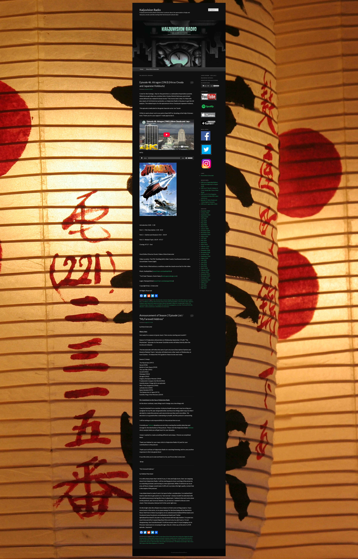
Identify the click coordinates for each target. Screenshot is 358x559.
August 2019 (204, 236)
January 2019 (205, 248)
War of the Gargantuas (151, 543)
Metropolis (169, 303)
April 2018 (204, 266)
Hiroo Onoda (157, 301)
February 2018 (205, 270)
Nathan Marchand (185, 540)
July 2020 (203, 219)
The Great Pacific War (187, 305)
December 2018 (205, 250)
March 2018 (204, 268)
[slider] (190, 158)
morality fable (181, 303)
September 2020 (205, 215)
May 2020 (204, 223)
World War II (159, 306)
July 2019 (203, 238)
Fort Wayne (145, 301)
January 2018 (205, 272)
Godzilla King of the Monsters (185, 538)
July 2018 (203, 260)
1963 (154, 300)
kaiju (146, 303)
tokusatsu (141, 306)
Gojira (141, 540)
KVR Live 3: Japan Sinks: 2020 (209, 204)
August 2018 (204, 258)
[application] (166, 158)
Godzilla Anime (173, 538)
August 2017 (204, 282)
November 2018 (205, 252)
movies (187, 303)
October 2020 (205, 213)
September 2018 (205, 256)
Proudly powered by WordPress (179, 552)
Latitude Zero (168, 540)
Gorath (145, 540)
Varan (191, 541)
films (140, 301)
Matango (174, 540)
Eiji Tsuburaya (184, 300)
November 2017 (205, 276)
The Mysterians (170, 541)
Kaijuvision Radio (150, 9)
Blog (145, 536)
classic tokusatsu (179, 536)
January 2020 (205, 228)
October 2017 (205, 278)
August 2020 (204, 217)
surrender (178, 305)
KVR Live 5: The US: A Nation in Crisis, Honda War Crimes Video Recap (209, 190)
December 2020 (205, 211)
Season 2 (149, 541)
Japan (186, 301)
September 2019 (205, 234)
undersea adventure (150, 306)
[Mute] (186, 158)
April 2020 (204, 225)
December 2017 (205, 274)
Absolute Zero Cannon (161, 300)
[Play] (142, 158)
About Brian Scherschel (152, 69)
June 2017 (204, 286)
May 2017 (204, 288)
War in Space (142, 543)
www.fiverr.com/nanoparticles (163, 281)
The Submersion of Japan (181, 541)
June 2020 (204, 221)
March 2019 (204, 244)
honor (165, 301)
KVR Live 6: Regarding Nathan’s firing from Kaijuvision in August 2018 (209, 184)
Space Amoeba (155, 541)
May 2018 (204, 264)
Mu (190, 303)
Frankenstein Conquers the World (155, 538)
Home (141, 69)
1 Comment (192, 316)
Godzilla (167, 538)
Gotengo (151, 301)
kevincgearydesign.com (169, 276)
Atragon (170, 300)
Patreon (150, 425)
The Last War (162, 541)
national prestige (143, 305)
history (162, 301)
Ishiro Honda (181, 301)
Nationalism (151, 305)
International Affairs (173, 301)
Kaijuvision (150, 303)
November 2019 (205, 232)
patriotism (166, 305)
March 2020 (204, 226)
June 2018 (204, 262)
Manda (164, 303)
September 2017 (205, 280)
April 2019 (204, 242)
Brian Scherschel (176, 300)
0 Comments (192, 83)
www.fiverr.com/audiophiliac (162, 271)
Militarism (174, 303)
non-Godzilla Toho (159, 305)
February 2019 (205, 246)
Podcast (146, 300)
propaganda (173, 305)
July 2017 (203, 284)
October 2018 (205, 254)
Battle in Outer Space (161, 536)
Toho (188, 541)
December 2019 (205, 230)
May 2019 (204, 240)
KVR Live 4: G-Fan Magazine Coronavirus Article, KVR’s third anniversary (209, 196)
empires (190, 300)
